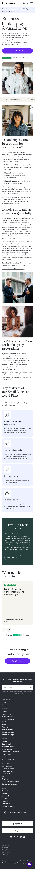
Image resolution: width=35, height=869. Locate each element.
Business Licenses (8, 746)
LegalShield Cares (8, 806)
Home (4, 702)
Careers (4, 798)
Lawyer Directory (7, 771)
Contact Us (6, 804)
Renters (4, 724)
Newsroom (5, 793)
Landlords (5, 757)
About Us (5, 791)
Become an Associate (9, 784)
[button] (17, 812)
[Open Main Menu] (31, 3)
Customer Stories (8, 769)
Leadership (6, 796)
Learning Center (7, 766)
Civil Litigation (7, 749)
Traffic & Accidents (8, 717)
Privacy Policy (19, 693)
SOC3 (3, 857)
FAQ (3, 776)
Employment (6, 754)
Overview (5, 712)
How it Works (6, 774)
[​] (24, 3)
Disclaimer (5, 854)
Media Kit (5, 801)
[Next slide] (9, 629)
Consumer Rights (8, 719)
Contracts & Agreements (10, 752)
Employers (5, 779)
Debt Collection (7, 744)
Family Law (6, 727)
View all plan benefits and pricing (13, 269)
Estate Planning (7, 714)
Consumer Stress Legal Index (12, 781)
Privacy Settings (6, 850)
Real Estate (6, 722)
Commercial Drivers (8, 732)
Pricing (4, 705)
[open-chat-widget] (29, 864)
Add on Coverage (8, 735)
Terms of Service (6, 852)
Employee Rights (7, 729)
